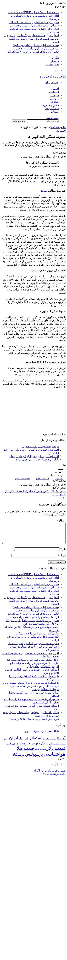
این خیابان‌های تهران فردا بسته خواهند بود (36, 617)
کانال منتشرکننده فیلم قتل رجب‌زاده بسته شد (33, 659)
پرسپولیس (34, 754)
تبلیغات (55, 111)
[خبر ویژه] (53, 76)
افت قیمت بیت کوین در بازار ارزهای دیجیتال (34, 456)
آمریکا (61, 738)
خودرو (15, 743)
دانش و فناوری (50, 105)
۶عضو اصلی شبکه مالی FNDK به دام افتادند (33, 12)
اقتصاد (55, 88)
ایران (13, 738)
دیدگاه (61, 520)
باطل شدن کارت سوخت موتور (41, 731)
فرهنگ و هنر (52, 108)
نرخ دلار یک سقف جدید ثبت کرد (41, 623)
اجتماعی (54, 91)
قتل (8, 743)
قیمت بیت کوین (42, 478)
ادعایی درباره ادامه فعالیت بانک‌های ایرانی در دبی (31, 35)
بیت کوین (59, 478)
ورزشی (54, 98)
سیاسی (54, 95)
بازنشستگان (54, 743)
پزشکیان (18, 754)
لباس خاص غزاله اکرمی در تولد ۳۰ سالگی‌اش (33, 51)
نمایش (43, 190)
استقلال (35, 738)
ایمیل (62, 555)
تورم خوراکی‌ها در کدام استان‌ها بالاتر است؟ (34, 718)
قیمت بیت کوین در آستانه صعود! (40, 446)
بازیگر (44, 743)
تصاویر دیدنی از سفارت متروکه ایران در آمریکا (32, 620)
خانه (63, 127)
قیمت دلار (56, 748)
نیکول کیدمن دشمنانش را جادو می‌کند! (37, 633)
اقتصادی (55, 127)
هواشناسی (55, 754)
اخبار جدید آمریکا (49, 739)
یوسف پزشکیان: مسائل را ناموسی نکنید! (36, 45)
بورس (35, 743)
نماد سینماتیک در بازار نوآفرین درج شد (37, 48)
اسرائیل (23, 738)
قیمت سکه (40, 749)
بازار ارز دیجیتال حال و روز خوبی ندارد (37, 459)
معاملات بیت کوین (22, 478)
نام (63, 549)
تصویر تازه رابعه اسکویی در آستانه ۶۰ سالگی (33, 22)
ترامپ (24, 743)
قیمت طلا (25, 748)
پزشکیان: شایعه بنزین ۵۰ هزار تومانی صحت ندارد (31, 682)
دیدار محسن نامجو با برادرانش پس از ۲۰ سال (33, 643)
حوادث (55, 101)
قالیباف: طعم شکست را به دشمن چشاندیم (34, 25)
